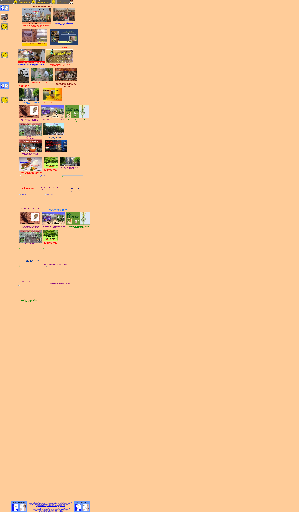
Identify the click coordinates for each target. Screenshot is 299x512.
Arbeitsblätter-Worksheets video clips (47, 502)
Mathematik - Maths (65, 502)
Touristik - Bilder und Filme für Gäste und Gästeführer (45, 508)
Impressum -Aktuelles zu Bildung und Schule (57, 505)
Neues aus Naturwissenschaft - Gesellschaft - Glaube (63, 508)
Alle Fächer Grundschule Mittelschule (56, 511)
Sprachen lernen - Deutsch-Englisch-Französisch (60, 509)
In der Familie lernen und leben (38, 509)
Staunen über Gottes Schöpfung (60, 507)
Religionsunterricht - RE (58, 502)
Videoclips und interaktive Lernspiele (40, 510)
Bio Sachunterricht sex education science (38, 503)
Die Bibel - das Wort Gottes (48, 509)
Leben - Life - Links (46, 505)
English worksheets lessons (50, 503)
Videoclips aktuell (62, 506)
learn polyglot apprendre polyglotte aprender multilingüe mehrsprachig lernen (42, 507)
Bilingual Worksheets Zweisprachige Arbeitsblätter (44, 506)
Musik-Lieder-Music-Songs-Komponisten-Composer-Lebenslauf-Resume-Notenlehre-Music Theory (51, 504)
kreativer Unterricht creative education (35, 502)
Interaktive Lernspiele (55, 506)
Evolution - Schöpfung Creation (60, 504)
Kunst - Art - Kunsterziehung (60, 503)
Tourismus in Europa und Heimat (51, 510)
